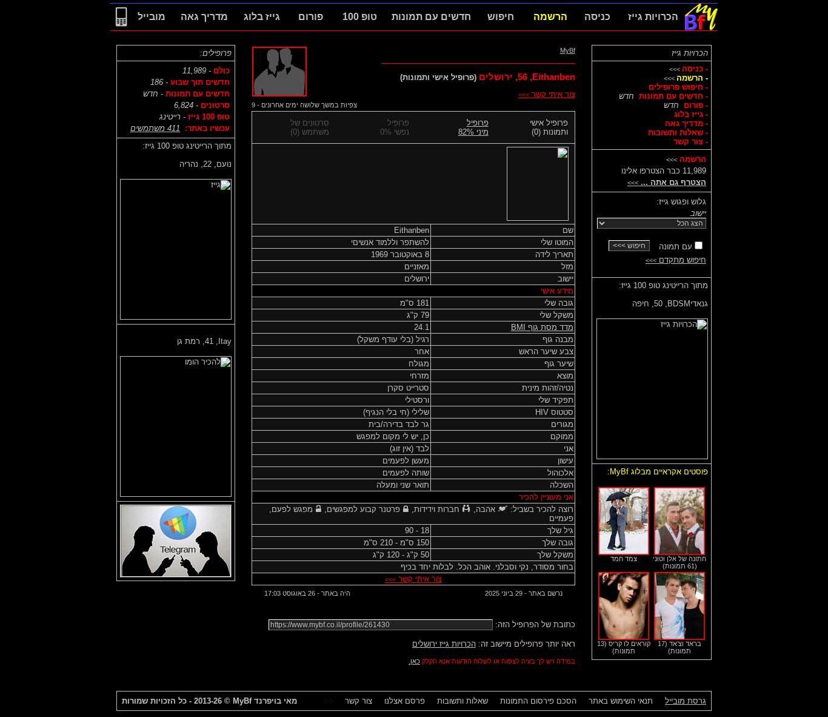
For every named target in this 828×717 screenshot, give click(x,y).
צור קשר (358, 700)
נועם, (205, 164)
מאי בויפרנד (265, 700)
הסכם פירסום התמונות (538, 700)
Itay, (204, 341)
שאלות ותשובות (462, 700)
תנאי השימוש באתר (621, 700)
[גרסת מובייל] (121, 27)
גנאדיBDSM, (670, 303)
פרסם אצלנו (404, 700)
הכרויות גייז (690, 53)
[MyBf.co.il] (701, 27)
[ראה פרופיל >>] (652, 386)
